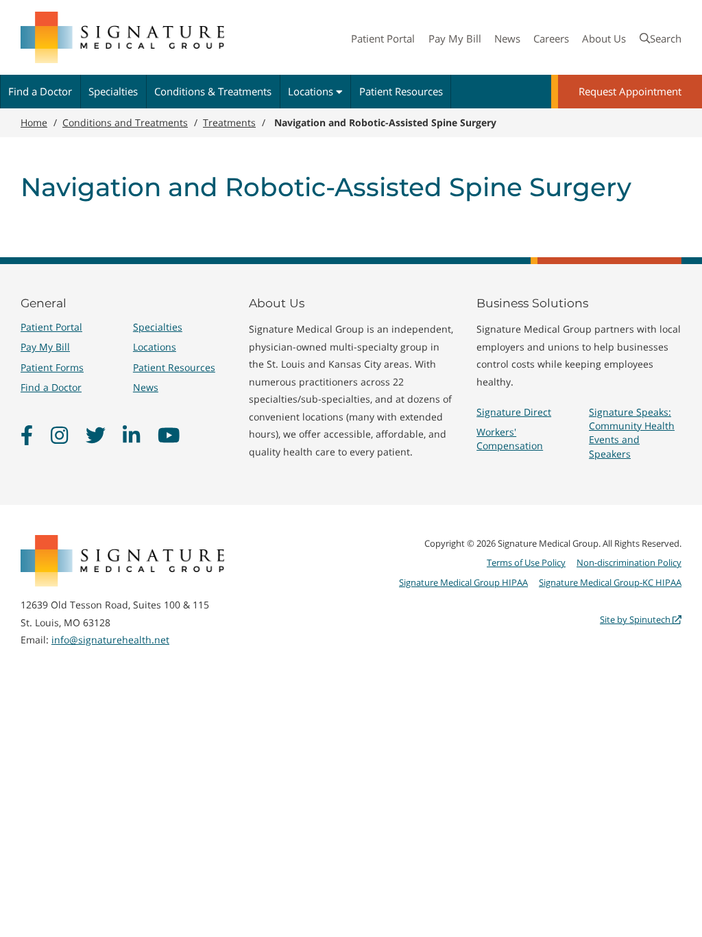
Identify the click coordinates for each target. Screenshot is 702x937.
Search (665, 38)
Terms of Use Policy (526, 562)
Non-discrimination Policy (629, 562)
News (507, 38)
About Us (604, 38)
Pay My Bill (454, 38)
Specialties (113, 91)
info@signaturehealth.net (110, 639)
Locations (312, 91)
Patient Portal (383, 38)
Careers (551, 38)
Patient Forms (52, 367)
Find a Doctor (40, 91)
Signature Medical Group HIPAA (463, 582)
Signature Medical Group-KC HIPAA (610, 582)
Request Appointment (630, 91)
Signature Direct (513, 411)
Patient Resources (401, 91)
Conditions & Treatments (212, 91)
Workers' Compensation (509, 438)
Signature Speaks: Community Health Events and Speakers (632, 432)
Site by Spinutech (636, 619)
